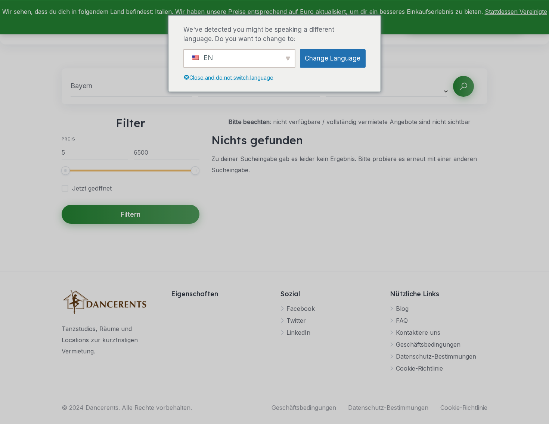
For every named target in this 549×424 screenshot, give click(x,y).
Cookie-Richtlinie (419, 368)
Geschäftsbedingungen (428, 344)
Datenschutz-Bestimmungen (436, 356)
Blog (402, 308)
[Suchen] (463, 86)
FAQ (402, 320)
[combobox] (386, 86)
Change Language (332, 58)
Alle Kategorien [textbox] (349, 86)
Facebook (300, 308)
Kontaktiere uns (418, 332)
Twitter (296, 320)
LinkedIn (298, 332)
